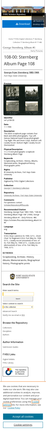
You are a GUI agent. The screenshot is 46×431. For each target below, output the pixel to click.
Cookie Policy (14, 407)
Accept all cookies (23, 416)
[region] (23, 406)
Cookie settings (23, 425)
